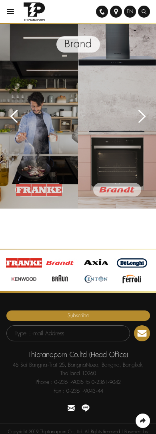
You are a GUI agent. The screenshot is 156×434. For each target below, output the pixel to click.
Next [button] (142, 116)
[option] (39, 116)
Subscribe (78, 316)
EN (130, 12)
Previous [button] (14, 116)
